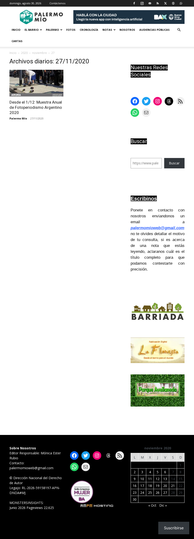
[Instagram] (142, 3)
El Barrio (32, 29)
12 (157, 479)
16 (135, 485)
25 (150, 492)
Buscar (174, 163)
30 (135, 499)
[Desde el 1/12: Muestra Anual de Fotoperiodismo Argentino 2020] (36, 83)
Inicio (16, 29)
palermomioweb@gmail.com (157, 228)
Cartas (17, 41)
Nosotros (127, 29)
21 (173, 485)
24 (142, 492)
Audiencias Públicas (154, 29)
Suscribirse (174, 528)
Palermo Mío (18, 118)
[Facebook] (134, 3)
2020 (24, 53)
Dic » (163, 505)
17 (142, 485)
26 (157, 492)
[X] (165, 3)
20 (165, 485)
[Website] (173, 3)
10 (142, 479)
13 (165, 479)
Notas (107, 29)
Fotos (70, 29)
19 (157, 485)
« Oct (152, 505)
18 (150, 485)
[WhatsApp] (181, 3)
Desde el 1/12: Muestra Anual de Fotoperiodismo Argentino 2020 (35, 107)
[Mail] (149, 3)
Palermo (52, 29)
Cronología (89, 29)
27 (165, 492)
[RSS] (157, 3)
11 (150, 479)
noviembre (39, 53)
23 (135, 492)
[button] (179, 30)
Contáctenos (57, 3)
